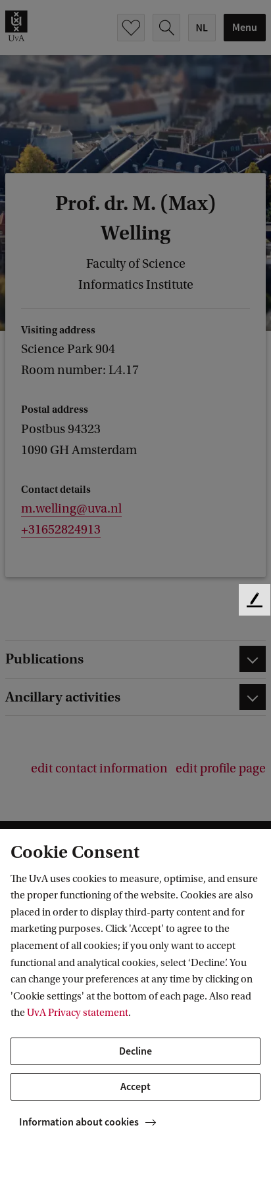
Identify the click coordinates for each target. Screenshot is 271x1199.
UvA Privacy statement (77, 1013)
